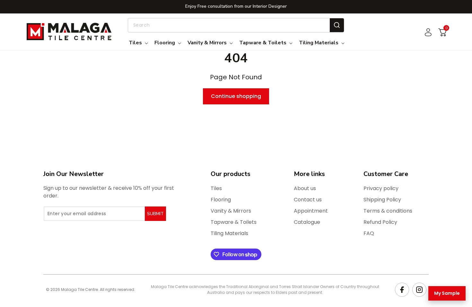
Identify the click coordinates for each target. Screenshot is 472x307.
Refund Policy (380, 222)
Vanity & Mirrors (231, 211)
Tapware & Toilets (234, 222)
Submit (155, 214)
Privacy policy (380, 188)
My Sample (447, 293)
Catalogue (307, 222)
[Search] (337, 25)
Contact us (308, 199)
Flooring (221, 199)
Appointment (311, 211)
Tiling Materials (229, 233)
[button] (138, 43)
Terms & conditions (387, 211)
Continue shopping (236, 96)
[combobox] (236, 25)
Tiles (216, 188)
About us (305, 188)
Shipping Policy (382, 199)
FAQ (368, 233)
